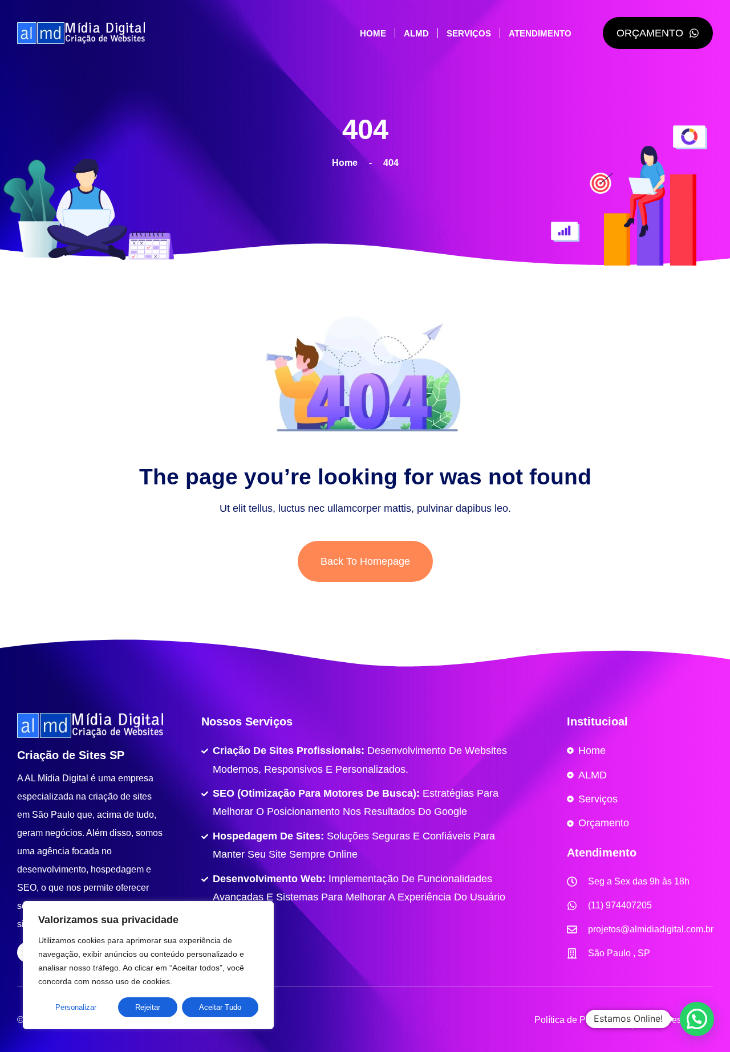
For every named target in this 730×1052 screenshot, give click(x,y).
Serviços (469, 33)
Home (373, 33)
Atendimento (540, 33)
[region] (148, 965)
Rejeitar (147, 1007)
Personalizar (75, 1007)
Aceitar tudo (220, 1007)
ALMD (416, 33)
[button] (697, 1019)
